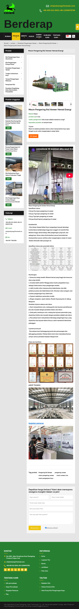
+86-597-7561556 (10, 240)
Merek (31, 114)
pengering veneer (60, 472)
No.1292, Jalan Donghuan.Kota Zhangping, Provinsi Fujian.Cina (20, 557)
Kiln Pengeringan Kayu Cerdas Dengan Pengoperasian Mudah (12, 200)
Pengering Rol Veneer (45, 472)
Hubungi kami (47, 36)
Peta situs (44, 571)
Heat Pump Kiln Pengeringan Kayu (53, 590)
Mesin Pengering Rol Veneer (47, 43)
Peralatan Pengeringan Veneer (27, 43)
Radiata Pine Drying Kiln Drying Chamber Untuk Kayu (13, 123)
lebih (8, 128)
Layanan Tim (45, 560)
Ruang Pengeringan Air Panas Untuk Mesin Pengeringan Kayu (12, 149)
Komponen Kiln (10, 84)
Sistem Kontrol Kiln (48, 587)
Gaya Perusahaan (12, 587)
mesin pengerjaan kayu (46, 478)
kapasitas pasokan (35, 122)
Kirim (43, 556)
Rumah (8, 36)
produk (16, 36)
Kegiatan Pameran (12, 590)
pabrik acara (39, 36)
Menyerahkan (35, 528)
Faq (7, 594)
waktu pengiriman (35, 119)
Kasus (31, 36)
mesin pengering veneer (46, 475)
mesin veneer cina (62, 475)
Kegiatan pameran (36, 423)
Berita (24, 36)
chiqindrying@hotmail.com (62, 6)
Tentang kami (56, 36)
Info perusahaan (11, 583)
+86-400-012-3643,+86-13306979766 (59, 10)
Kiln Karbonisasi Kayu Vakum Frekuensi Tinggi (13, 174)
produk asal (33, 117)
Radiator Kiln (45, 583)
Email (33, 136)
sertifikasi (44, 567)
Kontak (8, 551)
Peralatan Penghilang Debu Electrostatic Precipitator (12, 90)
